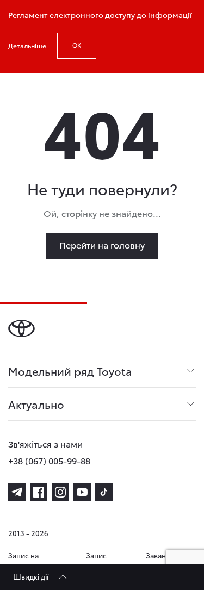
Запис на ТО (96, 561)
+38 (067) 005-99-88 (49, 460)
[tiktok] (104, 492)
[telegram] (17, 492)
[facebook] (38, 492)
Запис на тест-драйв (27, 561)
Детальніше (27, 45)
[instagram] (60, 492)
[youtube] (82, 492)
